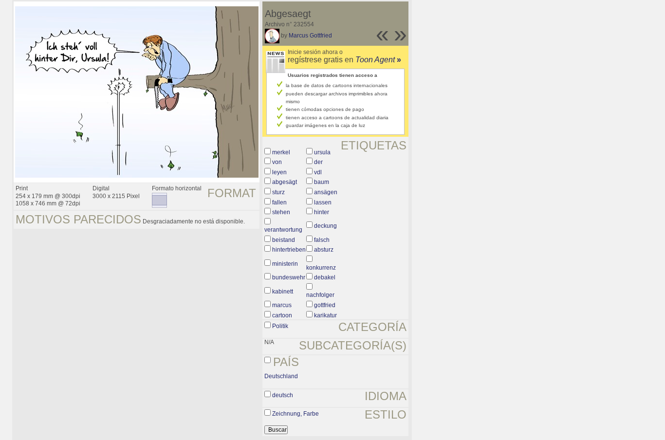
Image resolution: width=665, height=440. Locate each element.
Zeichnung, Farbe (295, 413)
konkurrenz (321, 267)
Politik (280, 326)
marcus (282, 305)
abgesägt (284, 182)
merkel (281, 152)
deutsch (282, 395)
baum (321, 182)
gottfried (324, 305)
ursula (322, 152)
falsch (322, 240)
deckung (325, 225)
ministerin (285, 263)
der (318, 162)
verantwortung (283, 229)
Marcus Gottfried (310, 35)
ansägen (325, 192)
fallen (279, 202)
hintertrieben (289, 249)
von (277, 162)
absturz (323, 249)
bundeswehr (288, 277)
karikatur (325, 315)
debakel (324, 277)
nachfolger (320, 295)
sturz (278, 192)
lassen (323, 202)
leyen (279, 172)
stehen (281, 212)
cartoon (282, 315)
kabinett (282, 291)
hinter (321, 212)
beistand (283, 240)
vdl (318, 172)
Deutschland (281, 376)
